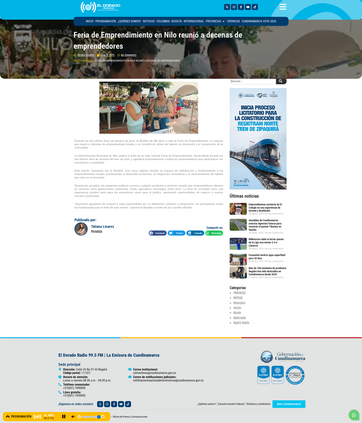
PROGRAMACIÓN (21, 416)
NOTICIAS (88, 60)
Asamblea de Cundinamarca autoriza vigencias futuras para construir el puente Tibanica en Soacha (265, 225)
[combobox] (253, 81)
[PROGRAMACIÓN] (8, 416)
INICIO (77, 60)
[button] (158, 233)
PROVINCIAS (239, 293)
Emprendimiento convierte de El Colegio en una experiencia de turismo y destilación (265, 207)
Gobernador (239, 317)
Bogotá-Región (241, 322)
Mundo (237, 312)
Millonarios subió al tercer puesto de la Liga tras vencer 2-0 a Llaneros (266, 242)
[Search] (281, 81)
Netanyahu (239, 303)
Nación (237, 307)
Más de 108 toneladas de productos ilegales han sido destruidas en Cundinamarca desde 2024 (267, 271)
